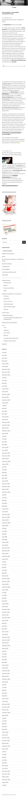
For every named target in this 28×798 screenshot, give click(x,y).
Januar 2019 (5, 511)
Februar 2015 (5, 631)
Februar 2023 (5, 388)
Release (5, 285)
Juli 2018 (4, 528)
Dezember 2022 (6, 394)
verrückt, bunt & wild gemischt (11, 338)
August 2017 (5, 559)
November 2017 (6, 550)
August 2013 (5, 682)
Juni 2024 (4, 355)
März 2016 (4, 601)
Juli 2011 (4, 751)
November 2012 (6, 707)
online (13, 29)
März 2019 (4, 506)
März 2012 (4, 729)
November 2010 (6, 774)
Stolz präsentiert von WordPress (9, 794)
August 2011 (5, 749)
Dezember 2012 (6, 704)
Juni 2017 (4, 564)
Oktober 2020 (5, 458)
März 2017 (4, 573)
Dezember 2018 (6, 514)
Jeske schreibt (5, 312)
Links (3, 325)
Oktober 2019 (5, 489)
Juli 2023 (4, 377)
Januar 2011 (5, 768)
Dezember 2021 (6, 422)
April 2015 (4, 626)
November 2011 (6, 740)
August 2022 (5, 402)
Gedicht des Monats (7, 263)
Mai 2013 (4, 690)
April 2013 (4, 693)
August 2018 (5, 525)
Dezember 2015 (6, 609)
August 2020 (5, 464)
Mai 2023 (4, 383)
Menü (14, 7)
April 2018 (4, 536)
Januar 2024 (5, 366)
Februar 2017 (5, 576)
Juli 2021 (4, 436)
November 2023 (6, 372)
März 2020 (4, 478)
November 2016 (6, 581)
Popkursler (6, 330)
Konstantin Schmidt (15, 132)
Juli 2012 (4, 718)
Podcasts (6, 309)
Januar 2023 (5, 391)
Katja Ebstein (5, 93)
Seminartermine (6, 220)
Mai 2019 (4, 500)
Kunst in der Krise (8, 301)
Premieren (6, 296)
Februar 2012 (5, 732)
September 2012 (6, 712)
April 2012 (4, 726)
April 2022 (4, 411)
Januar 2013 (5, 701)
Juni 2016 (4, 595)
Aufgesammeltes (6, 280)
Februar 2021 (5, 447)
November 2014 (6, 640)
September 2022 (6, 400)
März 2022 (4, 414)
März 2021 (4, 444)
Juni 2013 (4, 687)
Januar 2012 (5, 735)
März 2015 (4, 629)
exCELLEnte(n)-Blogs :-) (7, 315)
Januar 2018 (5, 545)
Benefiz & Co (7, 298)
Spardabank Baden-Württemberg (10, 107)
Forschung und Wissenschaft (9, 272)
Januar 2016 (5, 606)
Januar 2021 (5, 450)
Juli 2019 (4, 495)
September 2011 (6, 746)
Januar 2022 (5, 419)
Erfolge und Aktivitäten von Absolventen (12, 294)
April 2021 (4, 442)
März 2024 (4, 361)
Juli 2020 (4, 467)
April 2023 (4, 386)
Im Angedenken (6, 266)
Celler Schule (7, 333)
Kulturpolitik (5, 275)
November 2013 (6, 673)
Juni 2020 (4, 469)
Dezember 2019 (6, 483)
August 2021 (5, 433)
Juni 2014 (4, 654)
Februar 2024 (5, 363)
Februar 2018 (5, 542)
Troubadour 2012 (6, 83)
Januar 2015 (5, 634)
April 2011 (4, 760)
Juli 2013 (4, 684)
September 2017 (6, 556)
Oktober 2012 (5, 709)
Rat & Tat (6, 335)
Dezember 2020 (6, 453)
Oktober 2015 (5, 615)
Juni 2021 (4, 439)
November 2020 (6, 456)
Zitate (5, 290)
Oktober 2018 (5, 520)
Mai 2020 (4, 472)
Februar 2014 (5, 665)
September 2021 (6, 430)
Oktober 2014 (5, 642)
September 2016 (6, 587)
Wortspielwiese (7, 282)
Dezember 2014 (6, 637)
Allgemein (4, 344)
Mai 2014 (4, 656)
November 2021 (6, 425)
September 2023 (6, 375)
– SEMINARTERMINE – (7, 251)
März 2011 (4, 763)
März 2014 (4, 662)
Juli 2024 (4, 352)
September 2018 (6, 522)
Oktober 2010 (5, 776)
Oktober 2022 (5, 397)
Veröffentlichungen (8, 304)
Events (3, 256)
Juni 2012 (4, 721)
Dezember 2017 (6, 548)
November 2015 (6, 612)
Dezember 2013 (6, 670)
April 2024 (4, 358)
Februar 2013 (5, 698)
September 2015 (6, 617)
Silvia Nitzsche (19, 165)
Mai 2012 (4, 723)
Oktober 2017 (5, 553)
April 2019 (4, 503)
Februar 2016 (5, 603)
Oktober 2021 (5, 428)
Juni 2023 (4, 380)
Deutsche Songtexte (13, 2)
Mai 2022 (4, 408)
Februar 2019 (5, 509)
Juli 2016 (4, 592)
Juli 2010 (4, 785)
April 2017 (4, 570)
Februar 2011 (5, 765)
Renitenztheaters (6, 98)
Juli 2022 (4, 405)
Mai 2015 (4, 623)
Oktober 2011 (5, 743)
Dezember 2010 (6, 771)
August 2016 (5, 589)
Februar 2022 (5, 416)
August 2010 (5, 782)
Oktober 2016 (5, 584)
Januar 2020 (5, 481)
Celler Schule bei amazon (9, 192)
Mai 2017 (4, 567)
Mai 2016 (4, 598)
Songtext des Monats (9, 288)
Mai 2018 (4, 534)
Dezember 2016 (6, 578)
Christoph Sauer (6, 132)
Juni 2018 (4, 531)
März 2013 (4, 696)
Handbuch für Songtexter (8, 253)
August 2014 (5, 648)
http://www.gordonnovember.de (10, 185)
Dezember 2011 (6, 737)
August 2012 (5, 715)
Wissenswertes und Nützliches (9, 322)
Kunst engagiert (6, 269)
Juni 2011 (4, 754)
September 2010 (6, 779)
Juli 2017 (4, 562)
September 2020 (6, 461)
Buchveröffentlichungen (9, 306)
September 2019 (6, 492)
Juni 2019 (4, 497)
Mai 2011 (4, 757)
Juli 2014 (4, 651)
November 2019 (6, 486)
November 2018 (6, 517)
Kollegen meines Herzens (10, 340)
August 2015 (5, 620)
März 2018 (4, 539)
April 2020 (4, 475)
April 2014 (4, 659)
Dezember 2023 (6, 369)
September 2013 (6, 679)
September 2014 (6, 645)
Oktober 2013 (5, 676)
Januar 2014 (5, 668)
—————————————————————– (11, 277)
